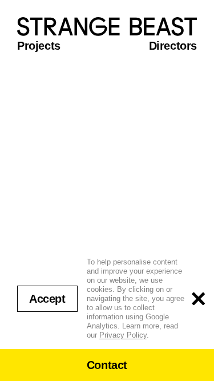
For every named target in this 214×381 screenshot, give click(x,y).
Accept (47, 298)
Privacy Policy (123, 335)
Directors (173, 45)
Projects (38, 45)
